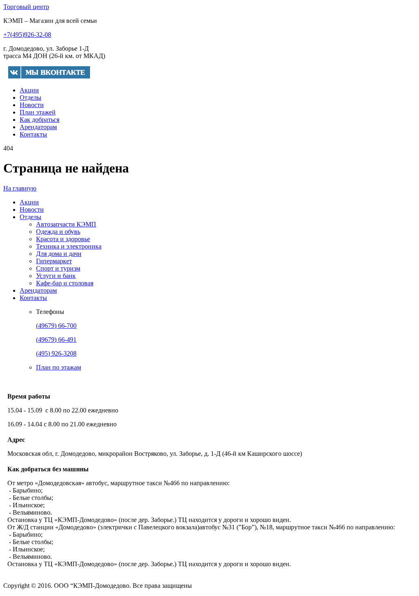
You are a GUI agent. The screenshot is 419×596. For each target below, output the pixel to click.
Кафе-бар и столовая (64, 283)
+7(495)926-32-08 (27, 34)
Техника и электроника (68, 246)
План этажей (38, 112)
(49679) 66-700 (56, 325)
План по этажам (58, 367)
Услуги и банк (56, 275)
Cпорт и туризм (58, 268)
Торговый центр (26, 6)
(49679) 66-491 (56, 339)
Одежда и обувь (58, 231)
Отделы (30, 97)
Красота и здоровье (63, 238)
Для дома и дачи (58, 253)
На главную (19, 188)
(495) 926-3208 (56, 353)
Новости (32, 104)
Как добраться (39, 119)
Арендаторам (38, 126)
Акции (29, 90)
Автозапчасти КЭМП (66, 224)
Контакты (33, 134)
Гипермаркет (54, 261)
